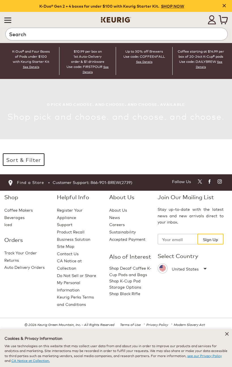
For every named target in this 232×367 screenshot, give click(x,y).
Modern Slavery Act (189, 324)
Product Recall (71, 231)
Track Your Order (20, 252)
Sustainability (122, 231)
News (114, 217)
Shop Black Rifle (124, 293)
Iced (8, 224)
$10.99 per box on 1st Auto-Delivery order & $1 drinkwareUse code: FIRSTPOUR (85, 59)
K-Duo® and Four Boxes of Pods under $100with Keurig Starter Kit (31, 56)
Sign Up (210, 239)
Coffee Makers (18, 210)
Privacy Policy (157, 324)
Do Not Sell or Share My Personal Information (76, 282)
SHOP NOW (172, 6)
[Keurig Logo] (116, 17)
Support (64, 224)
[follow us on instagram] (220, 182)
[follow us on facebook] (210, 182)
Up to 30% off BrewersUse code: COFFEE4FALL (144, 54)
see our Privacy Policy (204, 355)
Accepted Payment (127, 239)
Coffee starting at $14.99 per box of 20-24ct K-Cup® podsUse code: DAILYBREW (201, 56)
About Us (118, 210)
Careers (117, 224)
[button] (7, 20)
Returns (11, 260)
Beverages (14, 217)
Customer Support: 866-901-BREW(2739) (92, 182)
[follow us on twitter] (200, 182)
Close (224, 6)
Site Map (65, 246)
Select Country (178, 256)
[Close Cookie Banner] (227, 333)
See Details (31, 67)
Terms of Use (130, 324)
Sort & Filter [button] (23, 159)
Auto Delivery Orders (24, 267)
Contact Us (68, 253)
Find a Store (30, 182)
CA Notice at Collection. (30, 360)
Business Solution (73, 239)
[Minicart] (223, 19)
